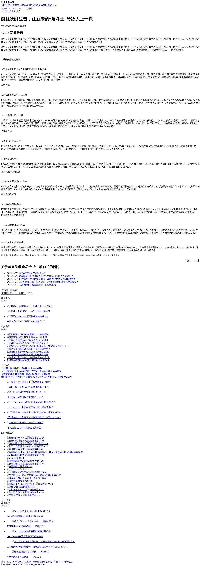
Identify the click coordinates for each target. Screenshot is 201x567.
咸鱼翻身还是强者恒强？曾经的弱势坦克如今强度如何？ (46, 276)
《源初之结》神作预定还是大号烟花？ (53, 377)
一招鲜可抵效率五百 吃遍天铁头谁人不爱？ (28, 340)
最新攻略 (24, 5)
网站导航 (68, 562)
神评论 (23, 26)
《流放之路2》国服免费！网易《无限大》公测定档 (25, 374)
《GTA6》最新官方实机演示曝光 (45, 371)
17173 (4, 11)
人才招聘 (16, 562)
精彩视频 (33, 5)
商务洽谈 (37, 562)
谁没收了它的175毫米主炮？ (32, 273)
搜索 (30, 8)
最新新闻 (14, 5)
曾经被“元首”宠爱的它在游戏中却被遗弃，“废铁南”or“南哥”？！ (38, 346)
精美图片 (42, 5)
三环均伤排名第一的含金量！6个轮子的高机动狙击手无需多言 (49, 282)
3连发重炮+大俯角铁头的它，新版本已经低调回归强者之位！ (48, 279)
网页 (7, 290)
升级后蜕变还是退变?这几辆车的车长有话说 (28, 360)
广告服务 (27, 562)
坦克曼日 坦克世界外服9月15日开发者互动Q (28, 343)
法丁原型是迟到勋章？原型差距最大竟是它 (27, 354)
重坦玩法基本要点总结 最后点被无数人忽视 (28, 352)
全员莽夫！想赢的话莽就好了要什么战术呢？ (28, 349)
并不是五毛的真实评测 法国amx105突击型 (27, 337)
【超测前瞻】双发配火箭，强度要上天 (37, 285)
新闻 (15, 290)
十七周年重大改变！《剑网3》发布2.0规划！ (22, 368)
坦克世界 (11, 11)
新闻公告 (52, 5)
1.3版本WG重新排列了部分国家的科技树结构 (28, 357)
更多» (4, 301)
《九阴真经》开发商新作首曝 (15, 371)
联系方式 (47, 562)
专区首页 (5, 5)
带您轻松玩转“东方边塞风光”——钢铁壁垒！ (28, 334)
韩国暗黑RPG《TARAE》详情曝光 (18, 377)
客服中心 (57, 562)
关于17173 (6, 562)
